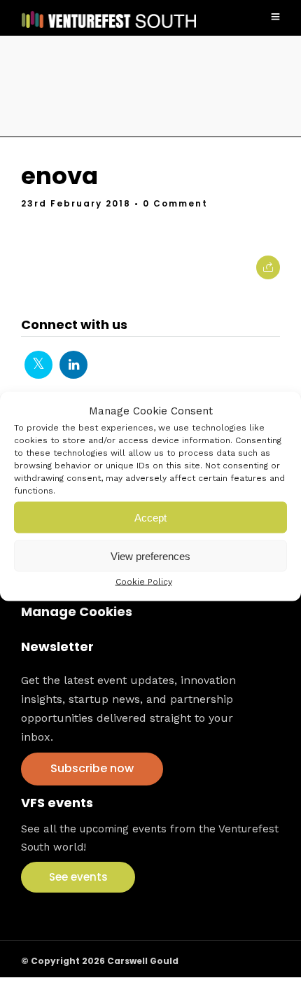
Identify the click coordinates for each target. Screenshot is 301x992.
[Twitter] (38, 365)
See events (78, 876)
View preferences (150, 555)
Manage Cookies (76, 611)
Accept (150, 517)
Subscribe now (92, 768)
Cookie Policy (143, 582)
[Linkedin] (73, 365)
